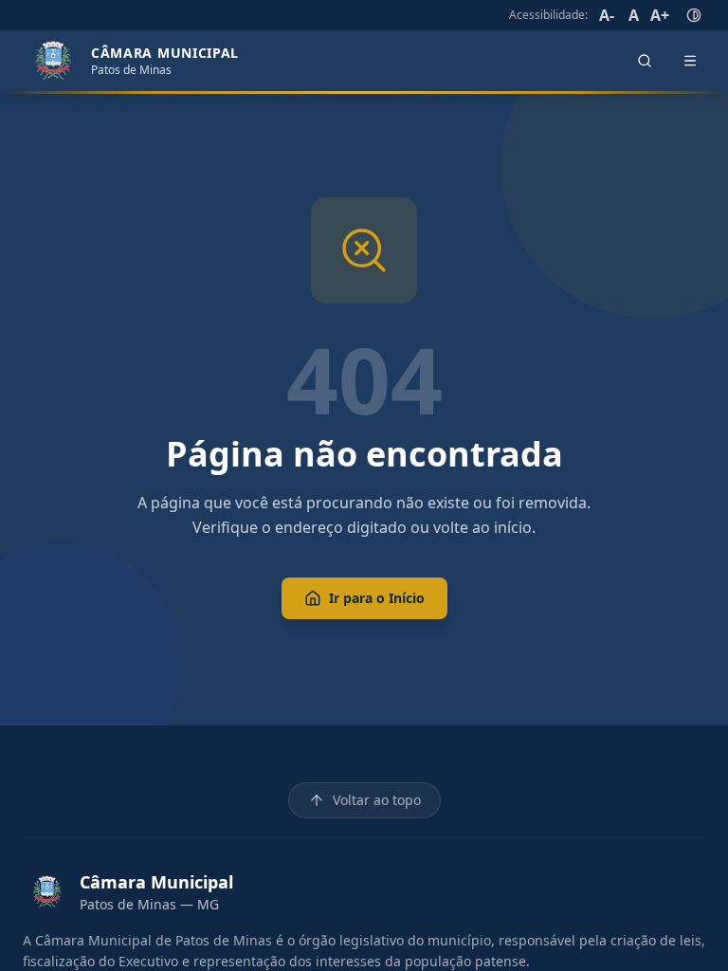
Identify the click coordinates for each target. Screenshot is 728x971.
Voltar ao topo (377, 800)
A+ (659, 15)
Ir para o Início (377, 598)
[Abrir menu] (690, 61)
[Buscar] (644, 61)
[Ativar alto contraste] (693, 15)
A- (606, 15)
